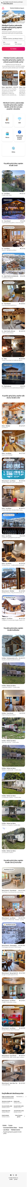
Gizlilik (11, 1179)
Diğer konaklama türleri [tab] (8, 1096)
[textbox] (7, 44)
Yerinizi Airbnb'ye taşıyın (17, 8)
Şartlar (15, 1179)
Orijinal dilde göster (8, 3)
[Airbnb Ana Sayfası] (3, 8)
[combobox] (13, 39)
